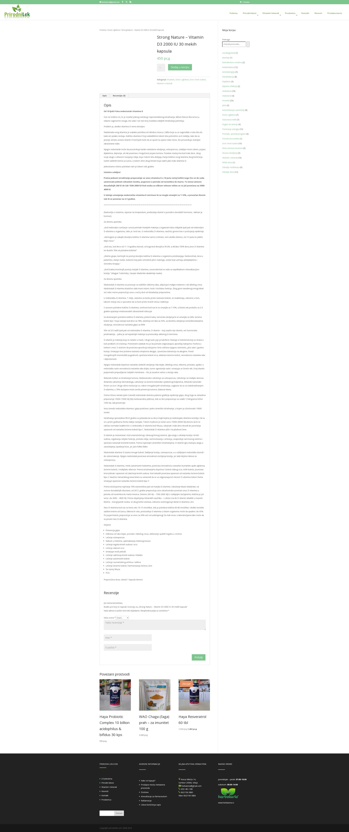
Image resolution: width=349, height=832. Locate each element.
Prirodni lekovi (107, 783)
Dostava (144, 792)
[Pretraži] (247, 44)
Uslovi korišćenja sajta (151, 804)
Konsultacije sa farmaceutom (154, 796)
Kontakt (104, 795)
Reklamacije (146, 800)
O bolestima (106, 778)
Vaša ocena (110, 617)
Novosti (104, 791)
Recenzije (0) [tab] (119, 95)
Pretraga (226, 39)
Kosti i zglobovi (114, 30)
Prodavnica (106, 799)
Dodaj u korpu (180, 67)
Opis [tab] (104, 95)
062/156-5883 (189, 795)
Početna (103, 30)
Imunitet (170, 79)
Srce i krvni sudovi (198, 79)
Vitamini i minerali (164, 83)
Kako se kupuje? (148, 780)
